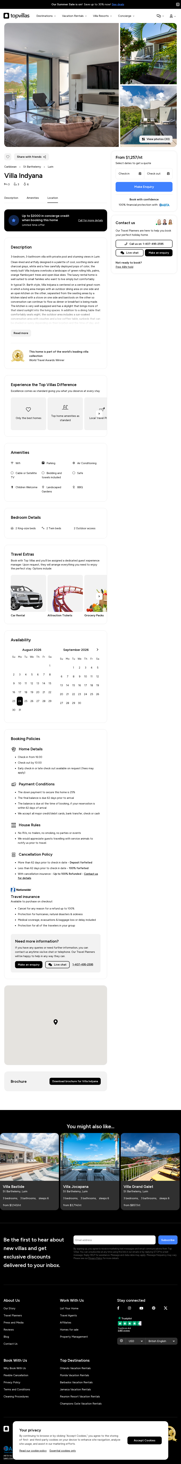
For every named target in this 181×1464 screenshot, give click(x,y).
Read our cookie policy (33, 1450)
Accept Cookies (144, 1440)
